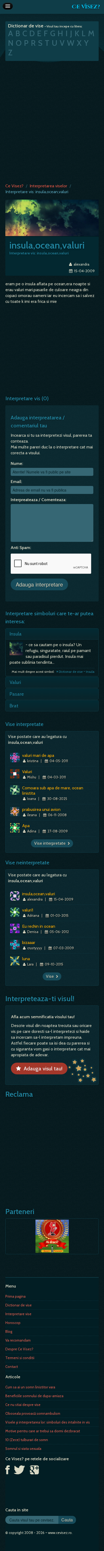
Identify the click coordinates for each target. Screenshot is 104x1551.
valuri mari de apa (38, 755)
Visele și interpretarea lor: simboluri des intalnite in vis (47, 1422)
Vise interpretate (51, 843)
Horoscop (13, 1323)
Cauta (67, 1520)
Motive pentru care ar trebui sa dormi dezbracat (42, 1431)
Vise (51, 976)
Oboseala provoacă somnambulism (32, 1413)
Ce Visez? (86, 6)
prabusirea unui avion (41, 809)
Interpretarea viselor (48, 185)
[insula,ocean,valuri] (52, 217)
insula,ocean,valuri (38, 893)
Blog (8, 1331)
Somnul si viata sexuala (23, 1448)
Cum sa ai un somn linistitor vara (30, 1387)
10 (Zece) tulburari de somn (26, 1440)
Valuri (15, 682)
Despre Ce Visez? (19, 1349)
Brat (14, 706)
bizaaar (28, 942)
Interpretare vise (18, 1314)
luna (26, 958)
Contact (11, 1366)
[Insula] (18, 650)
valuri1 (27, 910)
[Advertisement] (52, 121)
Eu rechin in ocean (38, 926)
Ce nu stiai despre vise (23, 1404)
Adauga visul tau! (41, 1068)
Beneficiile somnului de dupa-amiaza (34, 1396)
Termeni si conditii (19, 1358)
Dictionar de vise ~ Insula (76, 672)
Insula (16, 634)
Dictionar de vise (18, 1305)
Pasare (17, 694)
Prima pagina (15, 1296)
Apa (26, 825)
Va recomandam (18, 1340)
